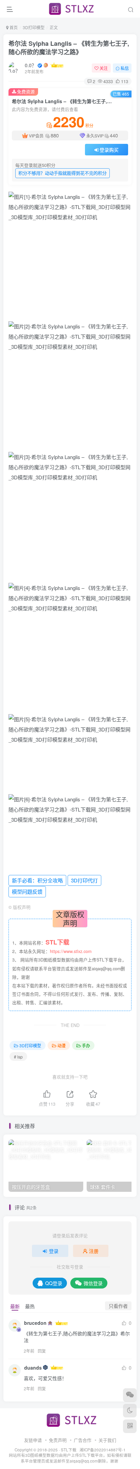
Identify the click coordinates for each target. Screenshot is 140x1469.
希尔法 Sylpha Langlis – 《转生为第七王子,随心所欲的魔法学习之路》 (68, 47)
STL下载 (69, 1449)
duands (33, 1367)
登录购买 (109, 149)
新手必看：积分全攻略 (37, 880)
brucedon (35, 1322)
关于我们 (107, 1440)
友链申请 (33, 1440)
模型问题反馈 (27, 891)
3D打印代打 (84, 880)
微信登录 (93, 1283)
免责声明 (58, 1440)
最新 (15, 1306)
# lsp (18, 1057)
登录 (53, 1250)
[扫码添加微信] (130, 1395)
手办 (86, 1045)
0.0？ (30, 65)
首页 (13, 27)
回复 (42, 1351)
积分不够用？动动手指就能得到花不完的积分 (62, 173)
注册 (94, 1250)
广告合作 (82, 1440)
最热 (30, 1306)
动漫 (61, 1045)
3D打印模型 (34, 27)
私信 (125, 68)
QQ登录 (53, 1283)
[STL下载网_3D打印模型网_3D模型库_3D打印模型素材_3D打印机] (70, 1419)
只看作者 (118, 1305)
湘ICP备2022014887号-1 (103, 1449)
